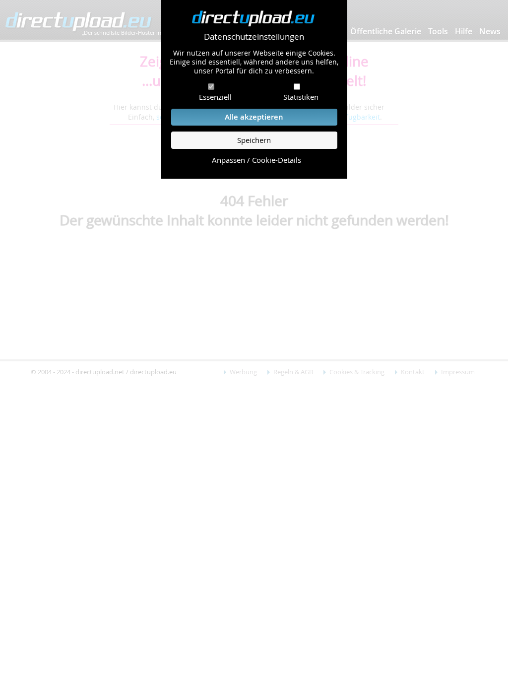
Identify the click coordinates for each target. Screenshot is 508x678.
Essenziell (215, 97)
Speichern (254, 140)
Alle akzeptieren (254, 117)
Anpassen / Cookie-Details (256, 160)
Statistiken (300, 97)
